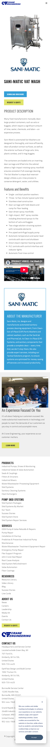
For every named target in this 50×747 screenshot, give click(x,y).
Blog (4, 586)
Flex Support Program (11, 553)
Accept (34, 737)
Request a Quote (10, 625)
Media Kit (6, 612)
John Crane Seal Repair (12, 556)
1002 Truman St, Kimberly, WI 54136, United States (11, 675)
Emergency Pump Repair (13, 549)
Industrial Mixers (9, 480)
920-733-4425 (8, 664)
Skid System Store (10, 516)
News (4, 602)
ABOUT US (7, 599)
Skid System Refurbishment (14, 563)
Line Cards (6, 593)
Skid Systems (8, 487)
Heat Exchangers (9, 493)
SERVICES (7, 526)
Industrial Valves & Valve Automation (18, 469)
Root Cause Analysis (10, 560)
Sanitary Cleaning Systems (13, 490)
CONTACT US (8, 643)
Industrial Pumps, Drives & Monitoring (18, 466)
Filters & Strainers (10, 476)
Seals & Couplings (9, 473)
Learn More (10, 445)
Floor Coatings (8, 570)
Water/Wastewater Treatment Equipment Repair (23, 546)
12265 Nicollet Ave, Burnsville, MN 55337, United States (11, 695)
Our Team (6, 509)
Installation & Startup (11, 536)
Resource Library (9, 579)
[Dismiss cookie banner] (42, 701)
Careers (5, 605)
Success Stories (8, 513)
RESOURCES (8, 576)
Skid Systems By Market (12, 506)
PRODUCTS (7, 463)
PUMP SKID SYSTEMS (13, 499)
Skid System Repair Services (14, 520)
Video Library (7, 583)
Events (5, 616)
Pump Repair (7, 532)
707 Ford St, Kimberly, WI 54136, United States (11, 657)
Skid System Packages (11, 502)
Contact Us (6, 619)
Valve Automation (9, 567)
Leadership (7, 609)
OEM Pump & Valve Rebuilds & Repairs (19, 529)
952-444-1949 (8, 702)
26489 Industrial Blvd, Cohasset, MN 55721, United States (11, 715)
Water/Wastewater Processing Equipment (20, 483)
